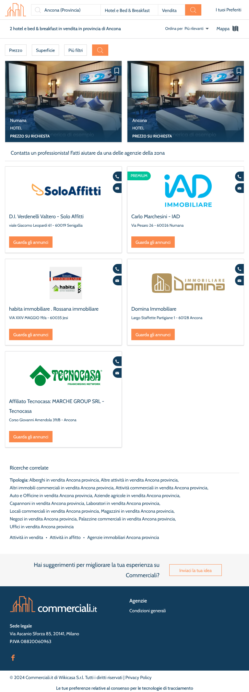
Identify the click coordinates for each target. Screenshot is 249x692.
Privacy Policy (138, 677)
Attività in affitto (65, 537)
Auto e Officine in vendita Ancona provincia (51, 495)
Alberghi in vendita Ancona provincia (64, 480)
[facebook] (13, 657)
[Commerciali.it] (15, 10)
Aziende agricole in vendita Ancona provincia (136, 495)
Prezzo (15, 50)
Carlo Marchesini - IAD (155, 216)
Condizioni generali (147, 611)
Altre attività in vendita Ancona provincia (139, 480)
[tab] (228, 28)
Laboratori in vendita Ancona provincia (122, 503)
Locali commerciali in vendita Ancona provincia (54, 511)
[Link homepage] (53, 604)
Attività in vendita (26, 537)
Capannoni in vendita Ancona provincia (47, 503)
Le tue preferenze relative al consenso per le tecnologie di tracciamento (124, 688)
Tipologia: (19, 480)
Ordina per (174, 28)
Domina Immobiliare (153, 309)
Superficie (45, 50)
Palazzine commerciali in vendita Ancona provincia (127, 519)
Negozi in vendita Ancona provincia (43, 519)
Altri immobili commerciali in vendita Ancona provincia (61, 488)
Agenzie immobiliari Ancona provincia (123, 537)
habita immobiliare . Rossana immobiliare (54, 309)
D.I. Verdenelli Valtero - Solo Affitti (46, 216)
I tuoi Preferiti (229, 10)
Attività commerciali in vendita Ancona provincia (161, 488)
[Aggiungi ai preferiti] (116, 71)
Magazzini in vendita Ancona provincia (137, 511)
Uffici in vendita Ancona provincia (42, 527)
